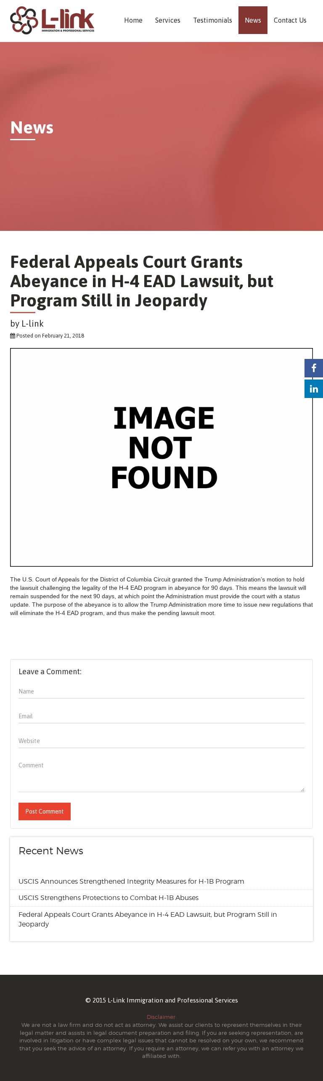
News (253, 20)
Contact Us (290, 20)
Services (167, 20)
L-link (32, 323)
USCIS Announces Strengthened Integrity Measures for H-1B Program (131, 881)
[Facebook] (313, 368)
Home (133, 20)
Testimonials (212, 20)
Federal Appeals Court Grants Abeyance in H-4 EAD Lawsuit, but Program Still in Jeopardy (148, 919)
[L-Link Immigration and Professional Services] (52, 20)
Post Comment (44, 811)
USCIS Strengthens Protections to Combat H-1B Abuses (109, 898)
